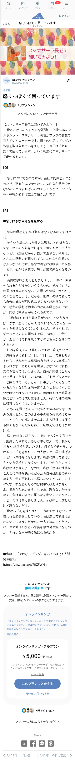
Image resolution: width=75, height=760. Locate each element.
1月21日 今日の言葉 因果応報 (56, 755)
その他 (7, 90)
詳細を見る (12, 634)
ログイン (64, 15)
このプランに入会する (37, 683)
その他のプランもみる (37, 693)
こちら (39, 721)
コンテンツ (37, 26)
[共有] (69, 81)
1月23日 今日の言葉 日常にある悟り (22, 755)
